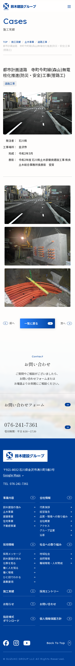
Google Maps (12, 475)
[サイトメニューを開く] (69, 6)
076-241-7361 (19, 484)
